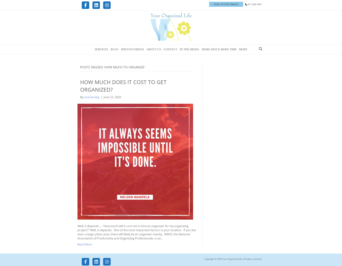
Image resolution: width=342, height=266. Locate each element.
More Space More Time (219, 49)
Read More (84, 244)
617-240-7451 (255, 4)
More (243, 49)
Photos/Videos (132, 49)
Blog (115, 49)
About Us (153, 49)
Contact (170, 49)
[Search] (259, 49)
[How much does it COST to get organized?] (135, 161)
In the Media (189, 49)
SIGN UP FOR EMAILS (226, 4)
